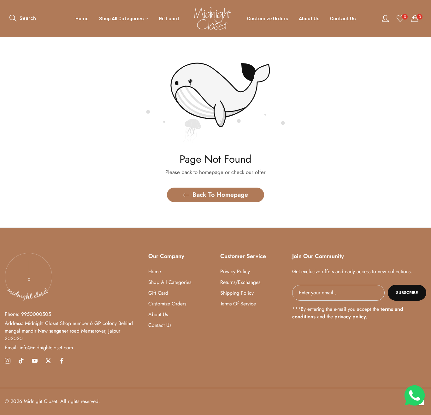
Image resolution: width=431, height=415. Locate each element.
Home (154, 271)
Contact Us (159, 325)
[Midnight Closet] (213, 18)
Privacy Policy (235, 271)
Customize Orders (167, 303)
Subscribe (407, 293)
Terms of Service (238, 303)
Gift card (158, 293)
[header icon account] (385, 18)
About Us (158, 314)
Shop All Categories (169, 282)
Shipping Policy (237, 293)
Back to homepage (220, 194)
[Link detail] (7, 361)
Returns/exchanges (240, 282)
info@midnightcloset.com (39, 347)
